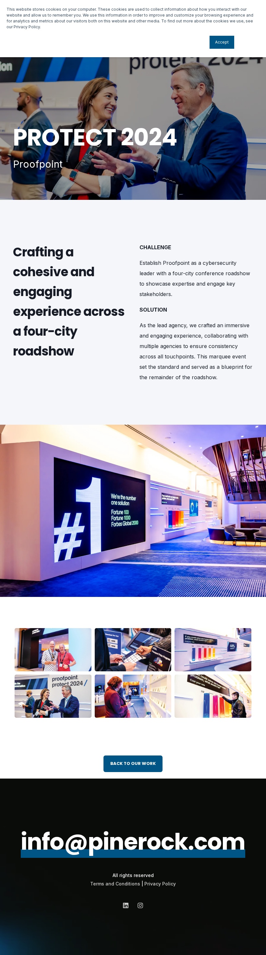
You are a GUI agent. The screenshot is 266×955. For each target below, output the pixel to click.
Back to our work (133, 763)
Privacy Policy (160, 883)
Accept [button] (222, 42)
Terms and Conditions (115, 883)
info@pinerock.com (133, 842)
